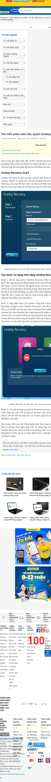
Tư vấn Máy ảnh (13, 77)
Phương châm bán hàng (4, 650)
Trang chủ (4, 18)
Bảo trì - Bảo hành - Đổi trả (13, 643)
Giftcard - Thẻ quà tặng (21, 647)
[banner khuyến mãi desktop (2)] (25, 1)
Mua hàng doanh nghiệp (4, 660)
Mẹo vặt (6, 104)
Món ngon (7, 124)
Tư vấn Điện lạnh (11, 47)
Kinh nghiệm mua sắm (18, 18)
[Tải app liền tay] (33, 546)
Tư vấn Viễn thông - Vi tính (39, 18)
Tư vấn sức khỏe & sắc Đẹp (13, 96)
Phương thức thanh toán (31, 653)
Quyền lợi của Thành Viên (22, 637)
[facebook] (38, 631)
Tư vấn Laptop (12, 82)
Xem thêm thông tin (48, 653)
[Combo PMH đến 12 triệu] (33, 584)
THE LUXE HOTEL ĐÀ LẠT (32, 722)
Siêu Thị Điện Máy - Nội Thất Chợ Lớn (16, 455)
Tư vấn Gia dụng (10, 63)
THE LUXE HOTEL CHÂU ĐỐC (46, 722)
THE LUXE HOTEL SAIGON (17, 722)
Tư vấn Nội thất (10, 89)
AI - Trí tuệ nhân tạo (11, 118)
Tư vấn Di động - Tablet (10, 55)
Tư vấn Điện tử (10, 41)
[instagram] (47, 631)
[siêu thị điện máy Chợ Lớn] (4, 12)
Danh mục (15, 10)
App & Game (9, 111)
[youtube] (43, 631)
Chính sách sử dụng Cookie (13, 666)
